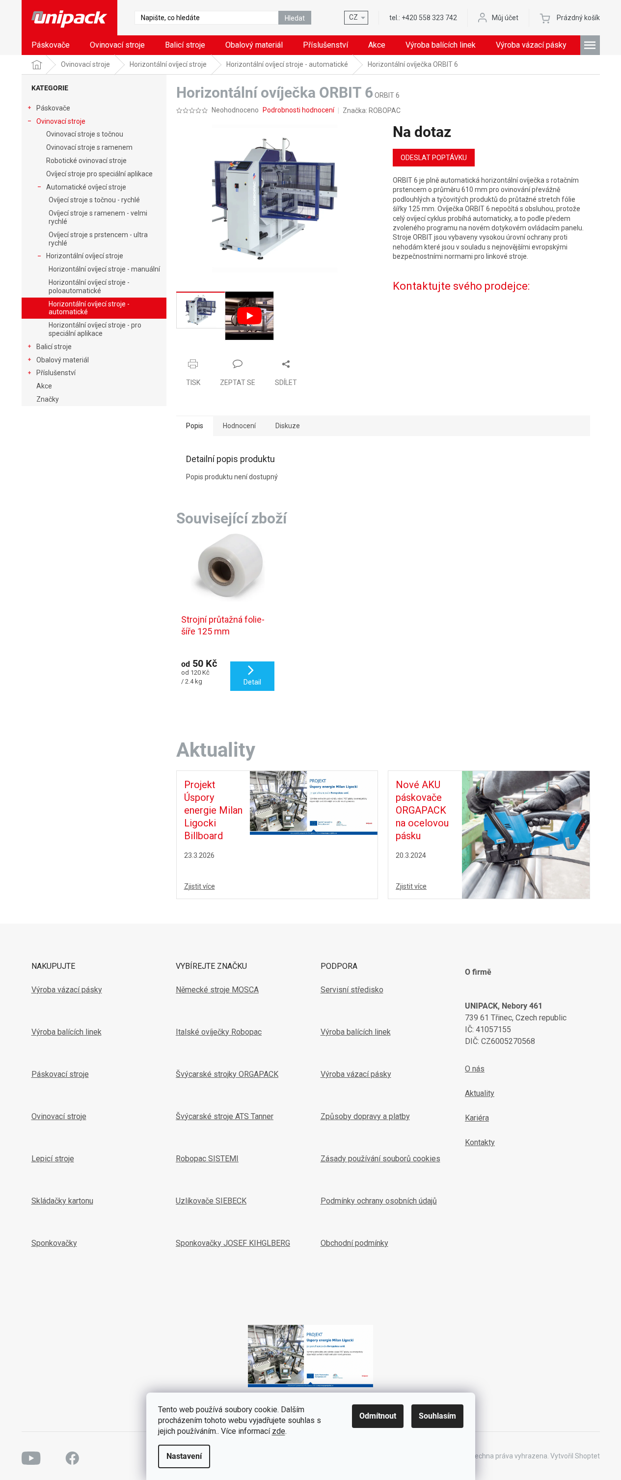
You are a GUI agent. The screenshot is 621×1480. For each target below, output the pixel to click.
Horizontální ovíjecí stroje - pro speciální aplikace (95, 329)
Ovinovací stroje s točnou (84, 134)
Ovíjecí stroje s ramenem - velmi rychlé (98, 217)
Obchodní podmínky (354, 1243)
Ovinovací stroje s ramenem (89, 147)
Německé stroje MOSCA (217, 989)
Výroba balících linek (66, 1032)
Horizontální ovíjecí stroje (84, 256)
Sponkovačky (54, 1243)
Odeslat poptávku (434, 158)
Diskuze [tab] (287, 426)
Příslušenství (56, 373)
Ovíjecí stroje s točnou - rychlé (94, 200)
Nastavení (184, 1456)
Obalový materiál (62, 360)
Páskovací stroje (60, 1074)
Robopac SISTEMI (207, 1158)
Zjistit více (199, 886)
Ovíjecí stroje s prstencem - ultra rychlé (98, 239)
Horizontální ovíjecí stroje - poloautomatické (89, 286)
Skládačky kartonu (62, 1201)
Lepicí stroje (52, 1158)
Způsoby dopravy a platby (365, 1116)
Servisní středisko (352, 989)
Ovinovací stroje (60, 121)
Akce (44, 386)
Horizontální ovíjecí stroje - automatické (89, 308)
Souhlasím (437, 1416)
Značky (47, 399)
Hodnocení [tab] (239, 426)
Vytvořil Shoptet (575, 1456)
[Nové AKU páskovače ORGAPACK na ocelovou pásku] (526, 834)
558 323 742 (429, 18)
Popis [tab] (194, 426)
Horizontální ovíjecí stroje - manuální (104, 269)
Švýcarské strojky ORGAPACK (227, 1074)
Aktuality (479, 1093)
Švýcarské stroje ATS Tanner (224, 1116)
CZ (353, 17)
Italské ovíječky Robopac (219, 1032)
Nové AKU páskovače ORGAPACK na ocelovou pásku (422, 810)
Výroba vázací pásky (66, 989)
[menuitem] (51, 45)
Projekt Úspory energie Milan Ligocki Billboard (213, 810)
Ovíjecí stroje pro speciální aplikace (99, 174)
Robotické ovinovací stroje (86, 160)
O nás (475, 1068)
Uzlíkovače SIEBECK (211, 1201)
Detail (252, 682)
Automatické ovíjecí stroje (86, 187)
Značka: (372, 110)
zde (278, 1431)
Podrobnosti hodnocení (298, 110)
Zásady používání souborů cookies (380, 1158)
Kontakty (480, 1142)
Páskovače (53, 108)
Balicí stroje (54, 347)
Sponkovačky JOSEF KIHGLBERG (233, 1243)
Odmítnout (377, 1416)
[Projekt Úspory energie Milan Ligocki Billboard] (314, 802)
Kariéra (477, 1118)
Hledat (295, 18)
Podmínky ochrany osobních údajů (379, 1201)
